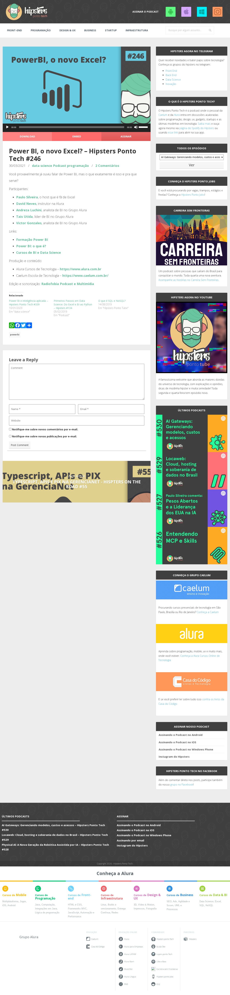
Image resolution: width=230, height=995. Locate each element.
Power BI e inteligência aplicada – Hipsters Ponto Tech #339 (28, 302)
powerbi (14, 334)
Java (37, 904)
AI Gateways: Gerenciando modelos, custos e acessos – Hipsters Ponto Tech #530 (53, 827)
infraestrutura (137, 30)
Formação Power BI (32, 239)
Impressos (139, 908)
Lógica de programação (47, 912)
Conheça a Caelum (208, 612)
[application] (77, 128)
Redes (115, 912)
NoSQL (209, 905)
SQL (201, 905)
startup (111, 30)
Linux (103, 904)
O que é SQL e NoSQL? (111, 300)
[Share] (29, 326)
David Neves (26, 203)
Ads (175, 901)
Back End (171, 75)
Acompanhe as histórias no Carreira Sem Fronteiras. (188, 280)
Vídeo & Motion (146, 904)
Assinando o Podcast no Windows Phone (202, 11)
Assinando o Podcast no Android (170, 11)
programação (41, 30)
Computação (48, 904)
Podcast (59, 165)
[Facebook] (17, 326)
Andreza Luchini (29, 210)
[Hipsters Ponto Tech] (27, 11)
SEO (169, 901)
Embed (76, 136)
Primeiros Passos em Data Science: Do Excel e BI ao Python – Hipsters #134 (73, 304)
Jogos (23, 901)
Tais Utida (24, 216)
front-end (14, 30)
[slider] (144, 127)
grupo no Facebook (181, 784)
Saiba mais (204, 123)
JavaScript (73, 912)
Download (27, 136)
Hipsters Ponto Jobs (192, 194)
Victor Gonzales (29, 223)
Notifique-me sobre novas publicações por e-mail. (44, 436)
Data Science (173, 79)
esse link (173, 132)
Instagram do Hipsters (174, 756)
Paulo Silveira (27, 197)
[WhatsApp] (12, 326)
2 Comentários (107, 165)
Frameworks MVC (77, 908)
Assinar (126, 136)
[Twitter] (23, 326)
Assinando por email (130, 840)
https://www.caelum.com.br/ (85, 275)
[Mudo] (136, 127)
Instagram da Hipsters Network (217, 11)
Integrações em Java (46, 908)
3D (135, 904)
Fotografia (151, 908)
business (90, 30)
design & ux (67, 30)
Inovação (171, 84)
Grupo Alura (28, 937)
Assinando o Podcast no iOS (186, 11)
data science (42, 165)
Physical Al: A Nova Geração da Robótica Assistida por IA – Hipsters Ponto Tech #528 (55, 847)
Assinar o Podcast (145, 11)
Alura (177, 115)
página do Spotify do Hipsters (196, 128)
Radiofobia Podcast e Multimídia (67, 284)
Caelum (162, 115)
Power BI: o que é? (31, 246)
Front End (171, 70)
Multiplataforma (10, 901)
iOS (4, 905)
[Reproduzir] (7, 127)
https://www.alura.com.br (80, 269)
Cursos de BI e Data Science (38, 252)
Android (11, 905)
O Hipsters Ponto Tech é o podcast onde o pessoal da (190, 110)
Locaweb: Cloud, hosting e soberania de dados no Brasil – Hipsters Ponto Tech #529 (55, 837)
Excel (218, 901)
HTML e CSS (75, 904)
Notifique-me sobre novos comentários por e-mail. (45, 429)
